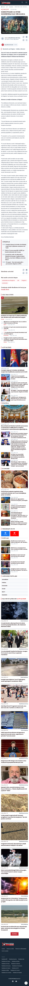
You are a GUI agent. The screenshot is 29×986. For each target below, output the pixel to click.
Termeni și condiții (10, 948)
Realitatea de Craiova (6, 961)
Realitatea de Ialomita (15, 963)
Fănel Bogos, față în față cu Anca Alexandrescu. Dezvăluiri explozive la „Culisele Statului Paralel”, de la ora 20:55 (19, 464)
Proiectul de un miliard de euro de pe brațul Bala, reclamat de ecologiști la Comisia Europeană (14, 928)
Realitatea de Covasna (15, 970)
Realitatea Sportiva (13, 959)
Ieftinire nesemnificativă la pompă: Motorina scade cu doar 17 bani (18, 507)
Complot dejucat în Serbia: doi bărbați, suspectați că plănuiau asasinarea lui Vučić (16, 246)
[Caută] (22, 2)
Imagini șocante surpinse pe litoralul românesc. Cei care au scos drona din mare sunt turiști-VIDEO (15, 339)
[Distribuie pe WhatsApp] (23, 40)
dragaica (24, 280)
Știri (7, 6)
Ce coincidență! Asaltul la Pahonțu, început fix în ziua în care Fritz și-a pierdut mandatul (14, 653)
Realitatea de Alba (5, 970)
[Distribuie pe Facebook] (26, 37)
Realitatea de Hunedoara (17, 965)
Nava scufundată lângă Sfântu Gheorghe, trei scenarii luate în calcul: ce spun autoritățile (13, 871)
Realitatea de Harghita (17, 972)
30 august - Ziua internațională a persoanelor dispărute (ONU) (14, 263)
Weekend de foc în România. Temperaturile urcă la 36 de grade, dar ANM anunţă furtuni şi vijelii (14, 900)
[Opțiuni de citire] (26, 983)
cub (18, 280)
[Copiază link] (23, 37)
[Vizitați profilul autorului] (2, 38)
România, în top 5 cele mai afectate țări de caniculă (18, 555)
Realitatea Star (21, 959)
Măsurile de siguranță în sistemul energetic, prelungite (19, 499)
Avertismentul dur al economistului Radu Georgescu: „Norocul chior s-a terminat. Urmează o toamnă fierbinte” (19, 515)
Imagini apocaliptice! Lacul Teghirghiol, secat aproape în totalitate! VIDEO (13, 680)
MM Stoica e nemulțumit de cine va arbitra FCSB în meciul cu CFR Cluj (15, 322)
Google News (5, 289)
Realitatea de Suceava (6, 965)
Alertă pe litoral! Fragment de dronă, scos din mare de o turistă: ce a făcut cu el (13, 707)
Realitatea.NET (4, 959)
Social (2, 319)
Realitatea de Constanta (6, 972)
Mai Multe (14, 934)
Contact (3, 948)
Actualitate (11, 6)
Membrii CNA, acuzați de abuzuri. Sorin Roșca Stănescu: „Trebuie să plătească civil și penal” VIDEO (14, 788)
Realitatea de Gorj (14, 38)
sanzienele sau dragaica (8, 280)
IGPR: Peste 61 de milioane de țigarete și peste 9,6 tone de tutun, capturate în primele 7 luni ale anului (13, 734)
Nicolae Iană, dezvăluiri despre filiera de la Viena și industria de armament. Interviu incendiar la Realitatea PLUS (19, 435)
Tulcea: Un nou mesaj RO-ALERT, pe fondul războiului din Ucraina (14, 251)
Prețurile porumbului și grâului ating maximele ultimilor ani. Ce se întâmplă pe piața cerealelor (13, 493)
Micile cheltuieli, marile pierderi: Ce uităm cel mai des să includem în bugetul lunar (19, 523)
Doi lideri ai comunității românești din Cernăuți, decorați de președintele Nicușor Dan (17, 456)
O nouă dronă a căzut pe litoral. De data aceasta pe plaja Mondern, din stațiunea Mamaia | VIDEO (13, 624)
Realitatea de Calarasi (6, 968)
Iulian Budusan (24, 620)
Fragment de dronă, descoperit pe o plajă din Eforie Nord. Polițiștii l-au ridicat (13, 844)
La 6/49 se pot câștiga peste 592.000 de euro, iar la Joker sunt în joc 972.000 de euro (18, 399)
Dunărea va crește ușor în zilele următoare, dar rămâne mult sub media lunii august (14, 316)
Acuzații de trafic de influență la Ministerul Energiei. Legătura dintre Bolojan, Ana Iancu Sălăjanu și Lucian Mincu (15, 257)
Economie (6, 335)
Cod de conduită (5, 951)
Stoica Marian (24, 730)
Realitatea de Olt (15, 968)
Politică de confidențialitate (20, 948)
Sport (5, 324)
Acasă (4, 6)
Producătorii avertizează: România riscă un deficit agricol (18, 563)
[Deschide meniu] (26, 2)
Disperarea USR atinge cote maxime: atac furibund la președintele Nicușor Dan (13, 761)
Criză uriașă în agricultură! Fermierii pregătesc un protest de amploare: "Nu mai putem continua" (14, 817)
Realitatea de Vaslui (6, 963)
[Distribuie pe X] (26, 40)
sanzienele (5, 283)
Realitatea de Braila (15, 961)
